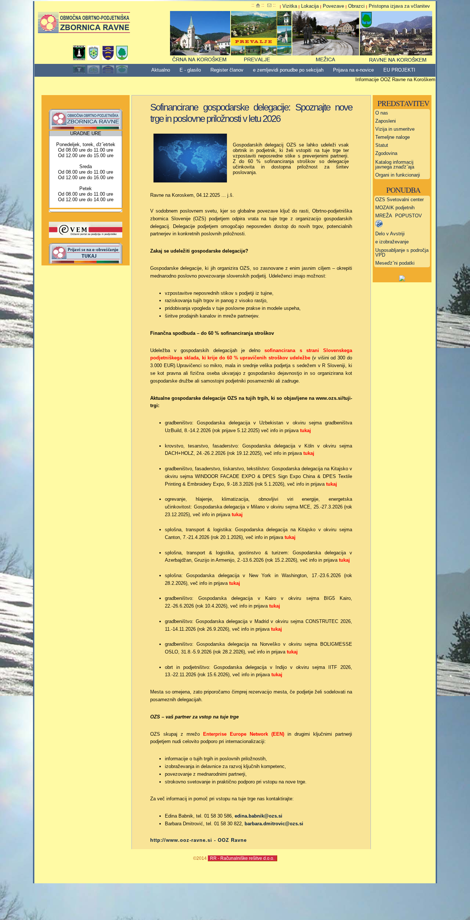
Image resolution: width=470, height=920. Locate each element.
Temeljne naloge (392, 137)
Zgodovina (386, 153)
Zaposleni (385, 121)
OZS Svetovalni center (399, 199)
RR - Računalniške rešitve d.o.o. (242, 858)
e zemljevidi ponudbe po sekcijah (288, 70)
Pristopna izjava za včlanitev (399, 6)
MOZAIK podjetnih (395, 207)
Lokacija (310, 6)
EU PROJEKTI (399, 70)
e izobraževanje (392, 242)
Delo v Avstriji (390, 233)
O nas (381, 113)
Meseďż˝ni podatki (395, 263)
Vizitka (289, 6)
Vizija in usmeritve (395, 129)
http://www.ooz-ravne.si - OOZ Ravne (198, 840)
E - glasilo (190, 70)
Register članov (226, 70)
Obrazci (356, 6)
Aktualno (160, 70)
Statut (381, 145)
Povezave (333, 6)
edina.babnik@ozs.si (258, 816)
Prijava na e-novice (353, 70)
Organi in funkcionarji (397, 175)
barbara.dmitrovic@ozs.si (274, 823)
